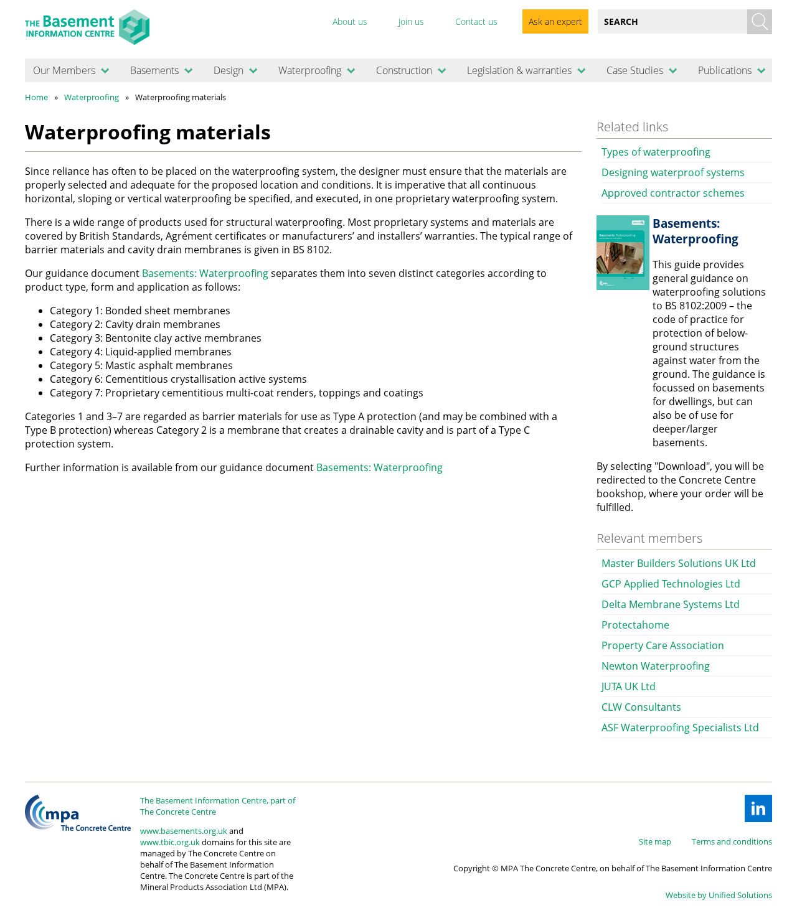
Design (228, 70)
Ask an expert (555, 21)
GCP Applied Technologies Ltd (670, 584)
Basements (154, 70)
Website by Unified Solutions (719, 895)
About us (349, 21)
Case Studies (634, 70)
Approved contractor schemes (673, 193)
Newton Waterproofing (655, 666)
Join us (411, 21)
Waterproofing (309, 70)
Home (36, 97)
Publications (725, 70)
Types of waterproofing (655, 152)
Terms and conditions (732, 841)
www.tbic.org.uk (170, 842)
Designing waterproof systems (673, 172)
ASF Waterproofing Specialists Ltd (680, 727)
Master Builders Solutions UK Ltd (678, 563)
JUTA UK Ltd (628, 686)
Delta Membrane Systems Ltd (670, 604)
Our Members (64, 70)
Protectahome (635, 625)
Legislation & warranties (519, 70)
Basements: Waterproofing (205, 273)
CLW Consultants (641, 707)
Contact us (476, 21)
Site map (655, 841)
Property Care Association (662, 645)
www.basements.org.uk (183, 830)
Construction (404, 70)
